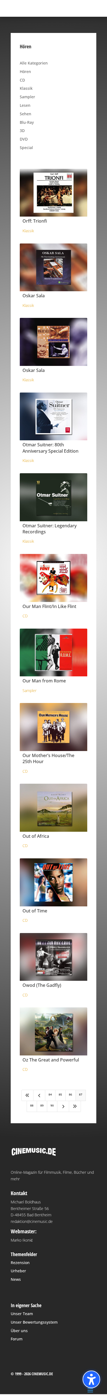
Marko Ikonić (22, 1240)
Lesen (25, 105)
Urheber (18, 1270)
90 (52, 1105)
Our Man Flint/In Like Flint (49, 606)
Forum (16, 1338)
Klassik (26, 88)
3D (22, 130)
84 (50, 1094)
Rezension (20, 1262)
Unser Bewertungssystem (34, 1322)
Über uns (19, 1330)
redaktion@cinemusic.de (32, 1221)
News (16, 1279)
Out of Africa (35, 836)
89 (42, 1105)
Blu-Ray (27, 122)
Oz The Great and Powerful (50, 1060)
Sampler (27, 96)
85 (60, 1094)
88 (31, 1105)
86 (70, 1094)
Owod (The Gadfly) (41, 985)
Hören (25, 71)
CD (22, 80)
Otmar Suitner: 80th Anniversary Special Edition (50, 448)
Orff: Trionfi (34, 221)
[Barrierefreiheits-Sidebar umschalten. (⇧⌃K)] (91, 1379)
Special (26, 147)
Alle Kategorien (34, 63)
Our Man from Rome (44, 681)
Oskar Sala (33, 296)
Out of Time (34, 911)
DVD (24, 139)
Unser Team (22, 1313)
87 (80, 1094)
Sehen (25, 113)
